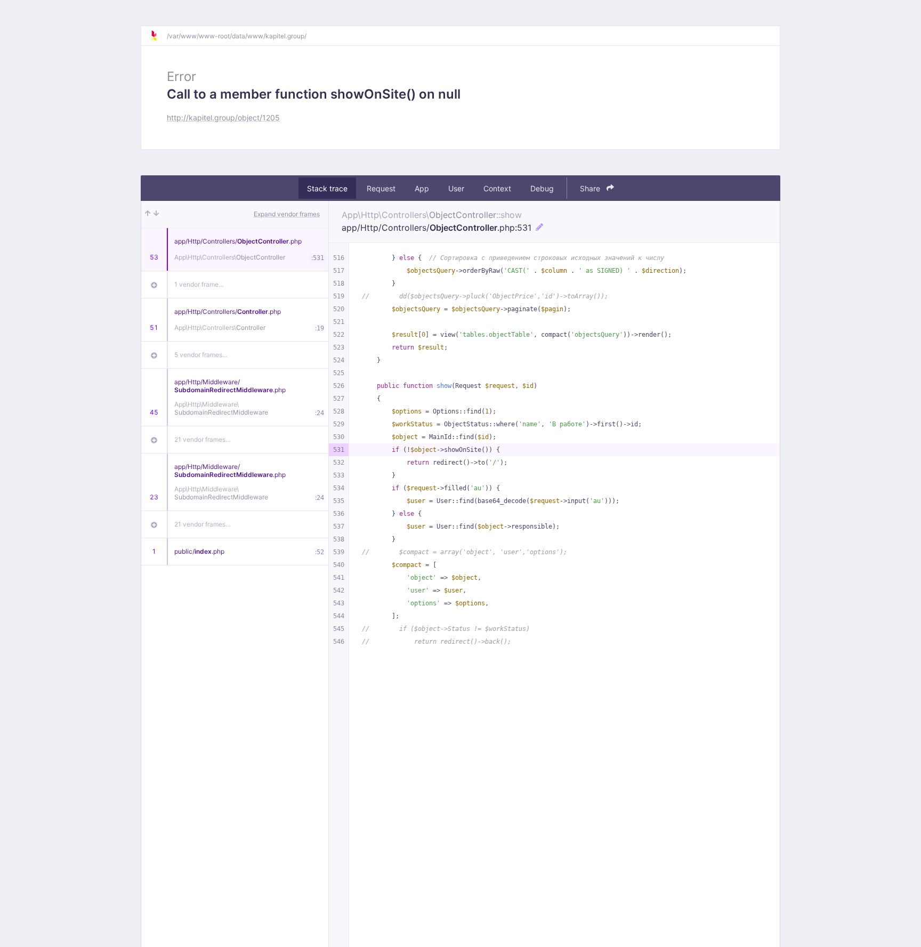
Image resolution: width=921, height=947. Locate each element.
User (456, 188)
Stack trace (327, 188)
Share (591, 188)
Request (381, 188)
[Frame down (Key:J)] (156, 214)
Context (497, 188)
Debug (542, 188)
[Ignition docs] (158, 35)
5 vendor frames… (201, 355)
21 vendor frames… (202, 439)
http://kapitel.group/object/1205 (223, 117)
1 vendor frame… (199, 284)
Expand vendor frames (287, 214)
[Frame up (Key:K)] (147, 214)
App (422, 188)
